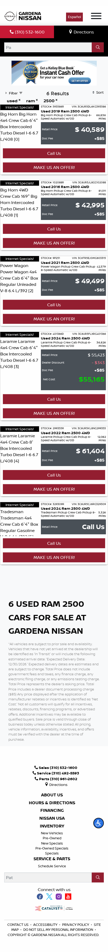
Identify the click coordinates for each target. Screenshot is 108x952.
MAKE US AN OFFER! (54, 167)
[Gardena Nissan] (24, 15)
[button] (98, 823)
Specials (52, 853)
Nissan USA (52, 818)
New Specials (52, 843)
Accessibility (45, 924)
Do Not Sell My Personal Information (58, 929)
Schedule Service (52, 866)
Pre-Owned (52, 838)
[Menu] (96, 17)
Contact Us (18, 924)
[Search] (98, 47)
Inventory (52, 826)
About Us (52, 795)
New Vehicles (52, 833)
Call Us (54, 153)
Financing (52, 810)
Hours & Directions (52, 803)
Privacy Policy (76, 924)
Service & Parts (52, 859)
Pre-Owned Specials (51, 848)
